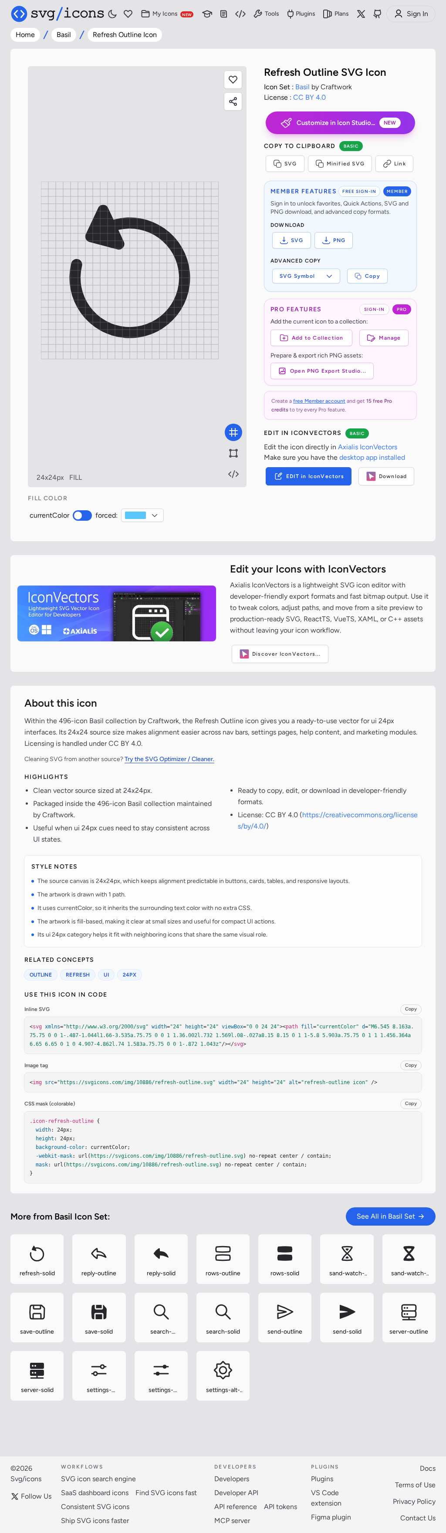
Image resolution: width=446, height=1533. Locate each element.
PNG (339, 240)
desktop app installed (372, 457)
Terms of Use (415, 1485)
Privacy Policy (414, 1501)
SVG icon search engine (98, 1479)
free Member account (319, 401)
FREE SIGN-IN (359, 191)
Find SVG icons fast (166, 1493)
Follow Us (36, 1496)
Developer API (236, 1493)
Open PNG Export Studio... (328, 371)
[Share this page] (233, 101)
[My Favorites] (128, 14)
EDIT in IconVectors (315, 476)
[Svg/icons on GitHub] (377, 14)
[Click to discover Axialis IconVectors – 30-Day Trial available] (116, 613)
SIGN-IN (374, 309)
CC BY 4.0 (309, 97)
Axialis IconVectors (367, 447)
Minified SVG (346, 164)
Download (393, 476)
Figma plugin (331, 1517)
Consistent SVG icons (95, 1507)
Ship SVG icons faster (95, 1520)
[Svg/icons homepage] (57, 14)
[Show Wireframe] (233, 453)
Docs (428, 1468)
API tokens (280, 1507)
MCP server (232, 1520)
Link (400, 164)
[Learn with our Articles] (207, 14)
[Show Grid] (233, 432)
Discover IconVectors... (286, 654)
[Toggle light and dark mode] (112, 14)
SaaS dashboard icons (94, 1493)
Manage (390, 338)
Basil (64, 34)
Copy (372, 276)
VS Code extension (326, 1498)
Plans (341, 13)
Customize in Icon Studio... (346, 123)
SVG (290, 164)
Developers (231, 1479)
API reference (235, 1507)
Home (25, 34)
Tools (272, 13)
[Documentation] (224, 14)
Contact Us (418, 1518)
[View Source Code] (233, 474)
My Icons (172, 13)
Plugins (305, 13)
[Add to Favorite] (233, 80)
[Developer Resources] (240, 14)
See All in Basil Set (386, 1216)
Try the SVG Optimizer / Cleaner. (169, 759)
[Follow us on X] (361, 14)
